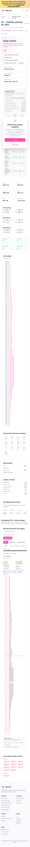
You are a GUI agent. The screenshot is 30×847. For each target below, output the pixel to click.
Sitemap (18, 803)
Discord (18, 818)
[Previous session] (24, 17)
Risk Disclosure (5, 829)
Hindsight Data (5, 807)
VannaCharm (4, 798)
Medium (18, 823)
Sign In (15, 140)
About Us (18, 800)
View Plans (15, 144)
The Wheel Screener (6, 803)
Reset (5, 546)
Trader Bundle (5, 809)
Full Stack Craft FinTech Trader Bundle (16, 5)
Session (21, 742)
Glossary (3, 820)
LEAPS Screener (5, 805)
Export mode (6, 534)
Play (6, 542)
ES (9, 17)
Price (12, 742)
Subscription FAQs (6, 818)
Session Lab (3, 17)
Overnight (7, 744)
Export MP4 (8, 538)
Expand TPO (7, 258)
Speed (11, 546)
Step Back (12, 542)
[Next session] (27, 17)
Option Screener (5, 800)
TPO (9, 742)
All (5, 742)
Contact (3, 816)
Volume (16, 742)
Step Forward (21, 542)
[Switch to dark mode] (23, 10)
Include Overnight (10, 531)
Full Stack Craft (20, 798)
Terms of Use (4, 832)
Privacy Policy (4, 834)
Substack (18, 820)
